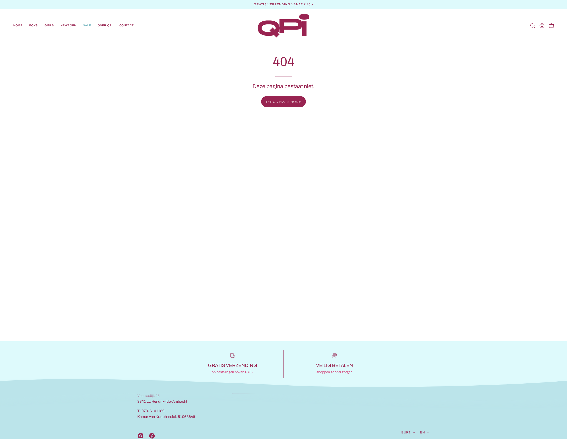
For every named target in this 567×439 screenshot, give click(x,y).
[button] (33, 26)
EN (422, 432)
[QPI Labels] (283, 25)
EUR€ (406, 432)
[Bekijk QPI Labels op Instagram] (140, 435)
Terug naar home (284, 101)
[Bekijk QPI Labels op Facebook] (151, 435)
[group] (283, 4)
